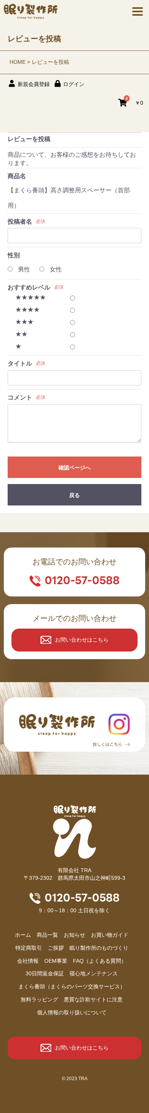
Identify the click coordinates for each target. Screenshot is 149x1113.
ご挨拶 (56, 948)
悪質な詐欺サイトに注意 (93, 999)
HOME (18, 62)
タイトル (20, 363)
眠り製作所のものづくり (99, 948)
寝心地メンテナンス (94, 973)
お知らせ (74, 935)
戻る (74, 495)
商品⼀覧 (47, 935)
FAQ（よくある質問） (99, 961)
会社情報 (28, 961)
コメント (20, 397)
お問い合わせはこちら (82, 640)
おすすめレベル (29, 287)
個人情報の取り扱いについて (72, 1012)
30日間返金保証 (45, 973)
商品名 (17, 176)
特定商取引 (28, 948)
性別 (14, 255)
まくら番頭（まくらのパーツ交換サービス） (71, 986)
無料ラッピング (39, 999)
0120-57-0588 (82, 580)
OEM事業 (55, 961)
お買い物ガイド (109, 935)
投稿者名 (20, 221)
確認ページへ (74, 468)
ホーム (23, 935)
